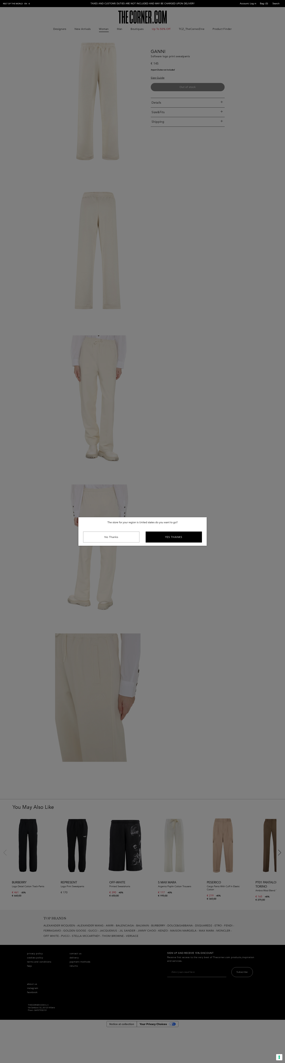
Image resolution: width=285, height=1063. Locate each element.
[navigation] (16, 3)
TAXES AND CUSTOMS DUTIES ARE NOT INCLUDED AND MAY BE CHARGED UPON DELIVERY (142, 3)
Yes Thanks (173, 537)
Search (276, 3)
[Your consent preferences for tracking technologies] (279, 1057)
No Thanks (111, 537)
